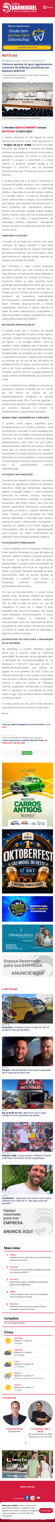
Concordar (46, 1510)
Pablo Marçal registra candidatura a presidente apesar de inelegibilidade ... (29, 1283)
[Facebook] (27, 1497)
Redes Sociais (27, 1486)
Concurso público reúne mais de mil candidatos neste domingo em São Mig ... (29, 1295)
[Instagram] (33, 1497)
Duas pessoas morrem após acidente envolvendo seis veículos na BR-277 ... (30, 1271)
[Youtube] (38, 1497)
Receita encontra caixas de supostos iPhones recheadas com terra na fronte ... (28, 1307)
